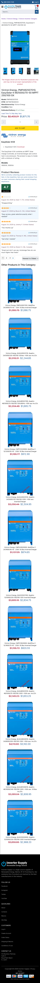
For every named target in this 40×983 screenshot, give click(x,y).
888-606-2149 (9, 2)
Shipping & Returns (7, 941)
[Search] (37, 12)
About (3, 907)
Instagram (4, 890)
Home (3, 19)
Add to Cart (20, 128)
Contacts (4, 912)
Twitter (3, 894)
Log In (36, 2)
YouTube (4, 898)
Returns (3, 916)
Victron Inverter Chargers (28, 19)
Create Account (6, 933)
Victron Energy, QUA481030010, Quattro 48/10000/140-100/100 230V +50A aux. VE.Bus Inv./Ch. (20, 789)
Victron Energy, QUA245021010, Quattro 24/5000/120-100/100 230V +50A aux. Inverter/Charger (20, 499)
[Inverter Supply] (12, 7)
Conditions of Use (7, 945)
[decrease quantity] (3, 122)
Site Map (4, 920)
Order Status (5, 937)
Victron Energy (12, 19)
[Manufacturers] (2, 7)
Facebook (4, 886)
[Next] (37, 71)
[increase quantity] (36, 122)
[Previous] (3, 71)
